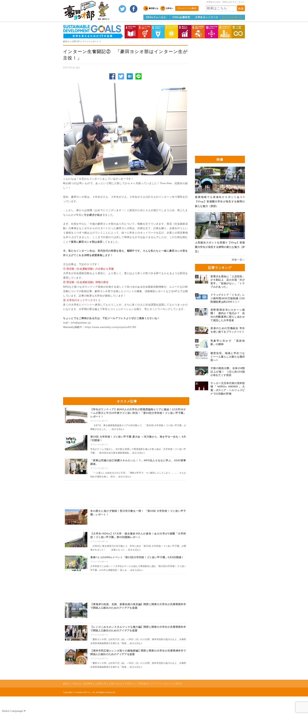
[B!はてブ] (130, 76)
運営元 (178, 683)
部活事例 (88, 683)
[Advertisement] (94, 361)
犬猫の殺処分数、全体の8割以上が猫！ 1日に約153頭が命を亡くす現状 (228, 372)
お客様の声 (100, 683)
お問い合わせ (115, 683)
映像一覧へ (238, 259)
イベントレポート (232, 17)
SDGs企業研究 (181, 17)
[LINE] (138, 76)
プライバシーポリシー (161, 683)
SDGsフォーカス (156, 17)
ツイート (121, 76)
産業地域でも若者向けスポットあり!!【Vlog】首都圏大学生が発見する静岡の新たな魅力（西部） (220, 201)
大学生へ (129, 683)
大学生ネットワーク (207, 17)
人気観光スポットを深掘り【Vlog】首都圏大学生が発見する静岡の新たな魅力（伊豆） (220, 247)
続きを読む (118, 429)
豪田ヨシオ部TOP (71, 41)
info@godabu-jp (81, 322)
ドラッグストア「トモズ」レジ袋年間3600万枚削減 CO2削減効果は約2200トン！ (228, 298)
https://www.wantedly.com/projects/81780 (110, 327)
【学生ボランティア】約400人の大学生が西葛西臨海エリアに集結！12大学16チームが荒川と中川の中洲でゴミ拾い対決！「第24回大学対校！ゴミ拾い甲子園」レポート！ (138, 413)
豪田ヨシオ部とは (72, 683)
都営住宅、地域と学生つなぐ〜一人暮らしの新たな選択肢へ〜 (228, 357)
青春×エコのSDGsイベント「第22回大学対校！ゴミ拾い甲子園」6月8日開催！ (137, 557)
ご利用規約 (142, 683)
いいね (112, 76)
